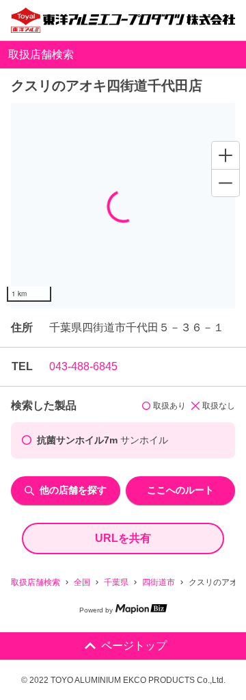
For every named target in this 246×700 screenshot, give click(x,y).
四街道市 (158, 582)
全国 (82, 582)
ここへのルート (180, 489)
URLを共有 (123, 538)
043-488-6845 (83, 366)
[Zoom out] (225, 182)
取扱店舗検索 (35, 582)
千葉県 (116, 582)
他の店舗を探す (73, 489)
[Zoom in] (225, 155)
